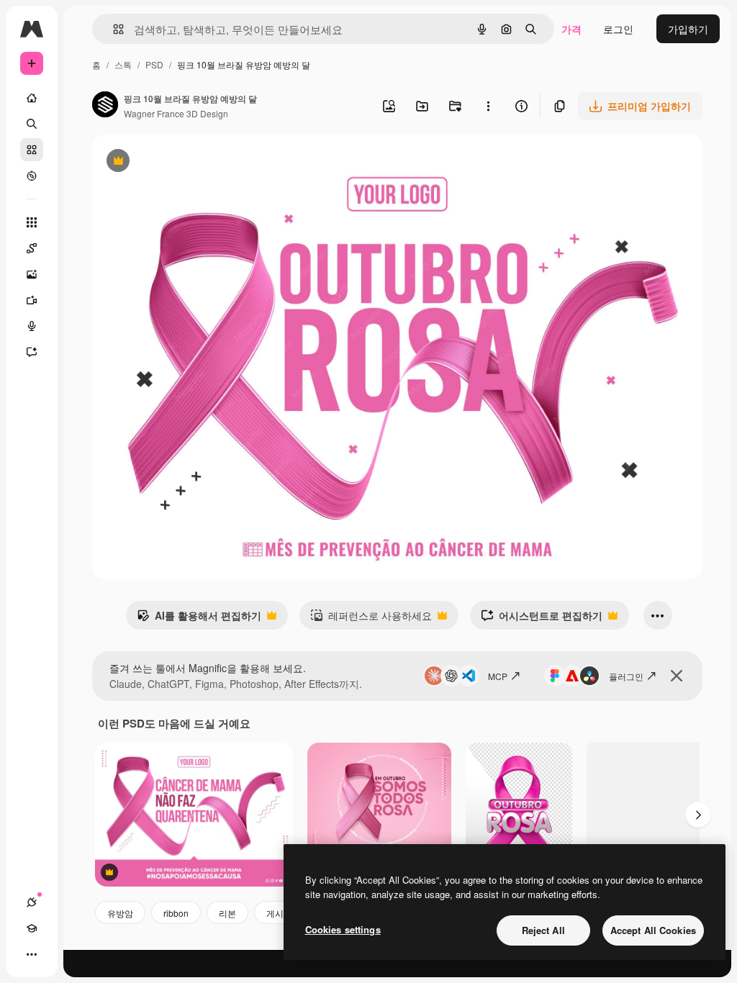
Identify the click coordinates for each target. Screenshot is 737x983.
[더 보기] (31, 954)
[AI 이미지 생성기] (31, 274)
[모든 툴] (31, 222)
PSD (154, 64)
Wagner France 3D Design (176, 113)
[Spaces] (31, 248)
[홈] (31, 97)
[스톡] (31, 149)
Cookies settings (343, 929)
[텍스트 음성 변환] (31, 326)
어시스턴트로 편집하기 (541, 619)
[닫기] (676, 675)
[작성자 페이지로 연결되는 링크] (105, 105)
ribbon (176, 913)
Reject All (543, 930)
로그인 (618, 29)
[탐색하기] (31, 175)
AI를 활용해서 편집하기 (199, 619)
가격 (571, 29)
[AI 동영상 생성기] (31, 300)
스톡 (123, 64)
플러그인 (626, 676)
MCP (497, 676)
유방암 (120, 913)
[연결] (31, 902)
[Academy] (31, 928)
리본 (227, 913)
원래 (175, 162)
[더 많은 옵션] (488, 105)
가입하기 (688, 29)
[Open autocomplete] (112, 29)
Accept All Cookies (653, 930)
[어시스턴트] (31, 351)
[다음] (698, 815)
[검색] (31, 123)
